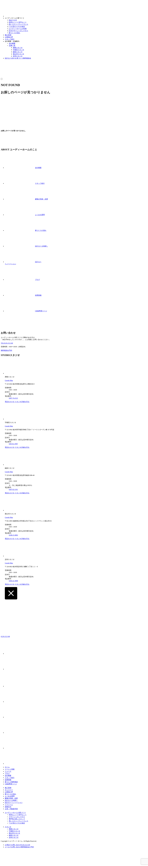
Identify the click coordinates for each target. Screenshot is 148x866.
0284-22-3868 (13, 581)
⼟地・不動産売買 (11, 809)
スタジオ (8, 827)
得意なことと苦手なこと (18, 22)
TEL (7, 343)
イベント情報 (9, 769)
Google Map (9, 380)
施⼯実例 (8, 788)
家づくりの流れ (14, 33)
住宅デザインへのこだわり (18, 31)
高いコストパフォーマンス (18, 24)
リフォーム (9, 804)
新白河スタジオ (18, 54)
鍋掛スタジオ (18, 52)
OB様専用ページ (11, 784)
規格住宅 (8, 807)
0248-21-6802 (13, 535)
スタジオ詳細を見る (22, 402)
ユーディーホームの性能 (18, 28)
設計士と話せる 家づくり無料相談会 (18, 58)
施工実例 (8, 35)
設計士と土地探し (11, 800)
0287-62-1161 (13, 489)
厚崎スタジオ (18, 47)
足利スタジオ (18, 56)
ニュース (8, 771)
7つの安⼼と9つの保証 (17, 823)
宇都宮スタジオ (18, 50)
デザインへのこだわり (17, 817)
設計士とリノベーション (14, 802)
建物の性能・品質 (11, 798)
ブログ (7, 773)
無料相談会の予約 (19, 847)
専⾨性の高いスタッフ (17, 819)
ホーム (7, 767)
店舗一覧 (12, 45)
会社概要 (12, 43)
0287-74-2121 (13, 398)
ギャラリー (9, 790)
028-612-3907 (13, 444)
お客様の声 (9, 37)
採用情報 (8, 780)
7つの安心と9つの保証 (17, 26)
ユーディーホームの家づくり (15, 812)
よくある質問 (9, 796)
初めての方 (13, 20)
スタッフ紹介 (9, 39)
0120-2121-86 (5, 636)
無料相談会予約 (6, 350)
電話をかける (9, 402)
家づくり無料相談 (11, 782)
